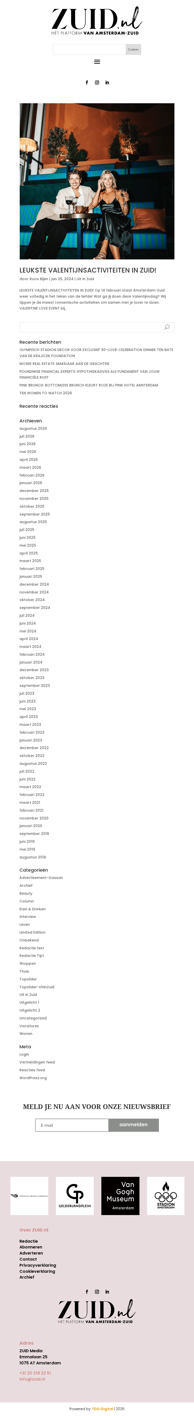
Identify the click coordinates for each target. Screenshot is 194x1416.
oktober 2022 (31, 755)
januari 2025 (30, 576)
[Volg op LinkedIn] (107, 82)
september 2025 (34, 514)
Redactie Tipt (31, 955)
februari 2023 (31, 732)
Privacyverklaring (37, 1265)
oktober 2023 (31, 677)
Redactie (28, 1241)
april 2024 (28, 638)
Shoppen (27, 963)
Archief (26, 885)
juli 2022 (26, 771)
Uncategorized (33, 1018)
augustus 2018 (32, 857)
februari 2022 (31, 794)
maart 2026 (30, 467)
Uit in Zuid (85, 278)
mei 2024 (27, 631)
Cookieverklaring (37, 1271)
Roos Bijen (39, 278)
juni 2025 (27, 537)
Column (26, 901)
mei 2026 (27, 451)
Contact (28, 1259)
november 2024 (34, 592)
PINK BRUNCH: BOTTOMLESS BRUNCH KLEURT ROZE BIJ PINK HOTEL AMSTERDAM (88, 385)
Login (24, 1054)
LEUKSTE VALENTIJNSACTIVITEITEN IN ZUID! (87, 270)
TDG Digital (102, 1408)
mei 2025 (27, 545)
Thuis (24, 971)
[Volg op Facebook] (87, 82)
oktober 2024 (32, 599)
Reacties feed (32, 1070)
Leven (24, 924)
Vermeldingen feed (37, 1062)
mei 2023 (27, 708)
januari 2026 (30, 482)
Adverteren (31, 1253)
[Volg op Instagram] (97, 82)
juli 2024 (27, 615)
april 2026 (28, 459)
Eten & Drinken (32, 909)
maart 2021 (29, 802)
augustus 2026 (33, 428)
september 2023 (34, 685)
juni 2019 (27, 841)
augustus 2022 (33, 763)
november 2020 (33, 818)
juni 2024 (27, 623)
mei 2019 (27, 849)
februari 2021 (31, 810)
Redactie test (31, 948)
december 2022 (34, 747)
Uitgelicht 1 (29, 1002)
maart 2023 (30, 724)
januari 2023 (30, 740)
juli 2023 (26, 693)
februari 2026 (31, 475)
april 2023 (28, 716)
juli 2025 (26, 529)
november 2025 (33, 498)
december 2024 (34, 584)
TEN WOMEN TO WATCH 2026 (45, 393)
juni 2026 (27, 443)
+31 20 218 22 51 (35, 1373)
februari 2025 (31, 568)
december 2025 (34, 490)
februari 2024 (32, 654)
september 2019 (34, 833)
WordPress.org (33, 1077)
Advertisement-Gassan (41, 877)
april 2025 (28, 553)
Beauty (25, 893)
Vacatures (29, 1026)
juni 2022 (27, 779)
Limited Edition (32, 932)
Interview (27, 916)
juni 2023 (27, 701)
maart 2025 (30, 560)
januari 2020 (30, 825)
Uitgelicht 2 (29, 1010)
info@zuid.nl (32, 1379)
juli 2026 (26, 436)
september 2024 (34, 607)
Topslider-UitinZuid (36, 987)
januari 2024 (30, 662)
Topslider (28, 979)
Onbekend (29, 940)
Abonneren (30, 1247)
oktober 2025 (31, 506)
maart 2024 (30, 646)
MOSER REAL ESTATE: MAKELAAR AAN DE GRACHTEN (64, 363)
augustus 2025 (33, 521)
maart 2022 (30, 786)
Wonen (25, 1033)
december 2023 (34, 669)
